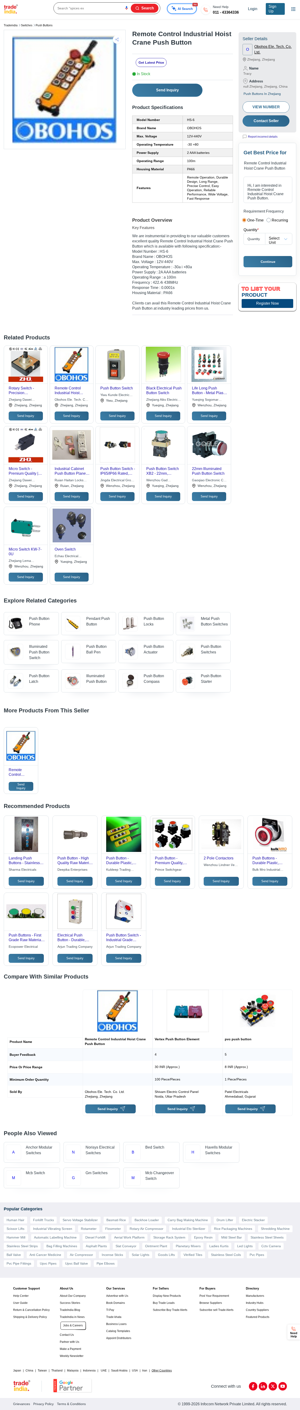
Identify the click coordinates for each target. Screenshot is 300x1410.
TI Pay (110, 1310)
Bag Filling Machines (61, 1246)
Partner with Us (69, 1342)
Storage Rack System (169, 1237)
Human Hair (15, 1220)
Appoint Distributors (118, 1338)
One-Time (255, 220)
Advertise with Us (117, 1295)
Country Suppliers (257, 1310)
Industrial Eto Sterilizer (188, 1229)
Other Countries (162, 1370)
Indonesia (89, 1370)
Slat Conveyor (126, 1246)
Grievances (21, 1404)
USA (135, 1370)
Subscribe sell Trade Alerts (216, 1310)
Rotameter (89, 1229)
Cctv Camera (271, 1246)
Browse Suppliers (210, 1303)
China (29, 1370)
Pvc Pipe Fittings (19, 1263)
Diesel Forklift (95, 1237)
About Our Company (73, 1295)
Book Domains (115, 1303)
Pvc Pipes (257, 1255)
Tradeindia (11, 25)
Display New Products (167, 1295)
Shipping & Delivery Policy (30, 1317)
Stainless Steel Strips (22, 1246)
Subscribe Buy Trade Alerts (170, 1310)
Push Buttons (44, 25)
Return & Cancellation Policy (31, 1310)
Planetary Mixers (188, 1246)
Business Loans (116, 1324)
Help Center (21, 1295)
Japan (17, 1370)
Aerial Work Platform (129, 1237)
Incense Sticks (112, 1255)
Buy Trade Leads (164, 1303)
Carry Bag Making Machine (188, 1220)
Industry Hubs (254, 1303)
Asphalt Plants (96, 1246)
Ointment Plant (156, 1246)
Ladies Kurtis (219, 1246)
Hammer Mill (16, 1237)
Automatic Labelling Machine (55, 1237)
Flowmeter (113, 1229)
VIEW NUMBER (266, 107)
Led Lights (245, 1246)
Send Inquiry (167, 90)
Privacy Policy (43, 1404)
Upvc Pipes (48, 1263)
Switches (26, 25)
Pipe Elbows (106, 1263)
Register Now (267, 303)
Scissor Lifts (15, 1229)
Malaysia (73, 1370)
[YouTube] (282, 1386)
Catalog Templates (118, 1331)
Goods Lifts (166, 1255)
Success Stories (70, 1303)
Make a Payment (70, 1349)
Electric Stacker (253, 1220)
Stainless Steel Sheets (267, 1237)
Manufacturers (255, 1295)
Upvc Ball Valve (76, 1263)
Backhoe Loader (147, 1220)
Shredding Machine (275, 1229)
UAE (104, 1370)
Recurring (280, 220)
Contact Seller (266, 121)
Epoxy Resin (203, 1237)
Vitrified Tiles (193, 1255)
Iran (144, 1370)
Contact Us (67, 1334)
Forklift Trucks (43, 1220)
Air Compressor (81, 1255)
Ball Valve (14, 1255)
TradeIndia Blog (70, 1310)
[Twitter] (273, 1386)
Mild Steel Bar (231, 1237)
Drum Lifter (225, 1220)
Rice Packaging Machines (233, 1229)
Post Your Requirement (214, 1295)
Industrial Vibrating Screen (52, 1229)
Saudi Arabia (119, 1370)
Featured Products (257, 1317)
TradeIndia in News (72, 1317)
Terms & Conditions (71, 1404)
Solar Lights (140, 1255)
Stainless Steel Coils (226, 1255)
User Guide (20, 1303)
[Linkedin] (263, 1386)
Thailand (57, 1370)
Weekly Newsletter (71, 1356)
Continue (268, 262)
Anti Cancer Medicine (45, 1255)
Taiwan (42, 1370)
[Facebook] (253, 1386)
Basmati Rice (116, 1220)
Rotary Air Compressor (146, 1229)
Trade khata (113, 1317)
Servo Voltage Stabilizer (80, 1220)
